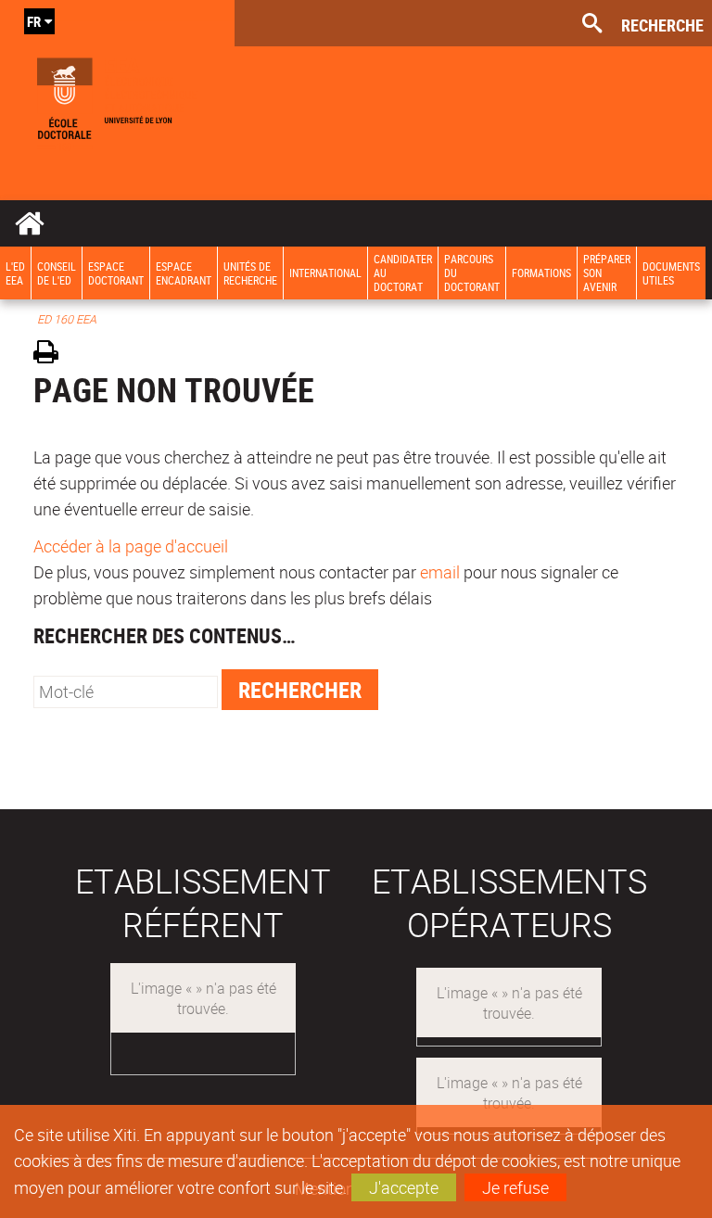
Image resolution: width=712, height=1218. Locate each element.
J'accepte (404, 1187)
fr (34, 21)
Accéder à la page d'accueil (130, 546)
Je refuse (515, 1187)
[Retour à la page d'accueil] (117, 100)
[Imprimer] (52, 354)
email (440, 572)
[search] (125, 692)
